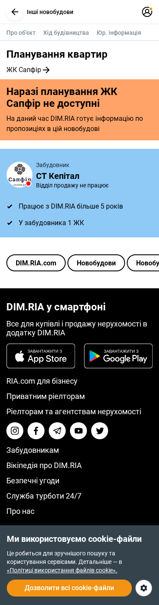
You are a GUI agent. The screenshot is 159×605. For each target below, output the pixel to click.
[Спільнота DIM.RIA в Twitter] (99, 430)
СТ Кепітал (57, 176)
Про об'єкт (21, 32)
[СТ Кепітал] (19, 175)
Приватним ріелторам (45, 396)
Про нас (20, 511)
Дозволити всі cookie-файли (69, 588)
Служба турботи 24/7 (43, 495)
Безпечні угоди (32, 480)
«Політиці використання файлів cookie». (62, 570)
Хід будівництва (66, 32)
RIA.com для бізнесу (42, 380)
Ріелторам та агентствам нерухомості (73, 411)
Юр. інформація (119, 32)
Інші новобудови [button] (50, 11)
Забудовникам (32, 450)
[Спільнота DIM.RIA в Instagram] (14, 430)
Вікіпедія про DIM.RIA (44, 465)
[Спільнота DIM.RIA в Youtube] (78, 430)
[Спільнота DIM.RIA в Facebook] (36, 430)
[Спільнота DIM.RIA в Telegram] (57, 430)
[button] (14, 11)
